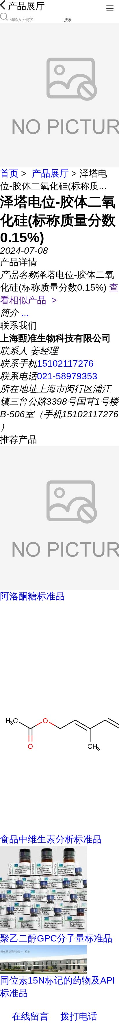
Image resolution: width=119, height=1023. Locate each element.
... (25, 313)
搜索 (68, 20)
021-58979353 (67, 376)
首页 (9, 173)
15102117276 (65, 363)
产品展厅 (50, 173)
